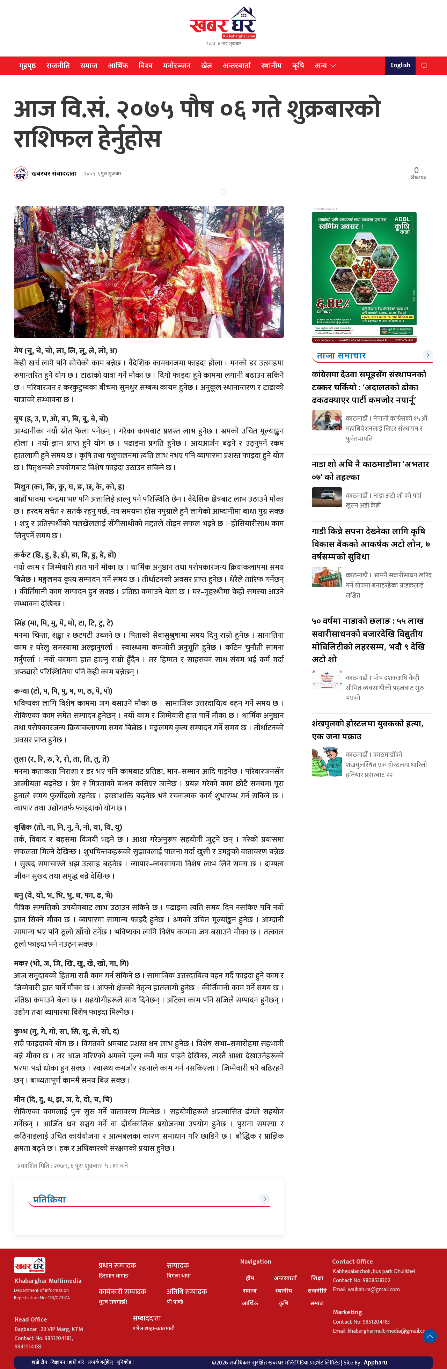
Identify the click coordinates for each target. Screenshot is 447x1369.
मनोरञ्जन (177, 65)
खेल (206, 65)
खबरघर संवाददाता (53, 173)
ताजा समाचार (341, 355)
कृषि (298, 65)
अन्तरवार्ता (237, 65)
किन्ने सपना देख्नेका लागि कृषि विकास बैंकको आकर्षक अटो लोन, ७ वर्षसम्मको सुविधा (371, 543)
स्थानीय (271, 65)
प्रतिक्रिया (49, 1199)
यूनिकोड (124, 1362)
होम (250, 1278)
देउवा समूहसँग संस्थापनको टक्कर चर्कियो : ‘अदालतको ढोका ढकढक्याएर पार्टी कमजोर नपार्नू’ (369, 386)
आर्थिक (118, 65)
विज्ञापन (58, 1362)
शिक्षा (317, 1278)
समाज (88, 65)
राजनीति (58, 65)
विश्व (146, 65)
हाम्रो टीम (39, 1362)
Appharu (375, 1362)
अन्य (321, 65)
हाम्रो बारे (76, 1362)
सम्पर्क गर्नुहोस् (100, 1362)
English (400, 65)
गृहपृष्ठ (27, 65)
